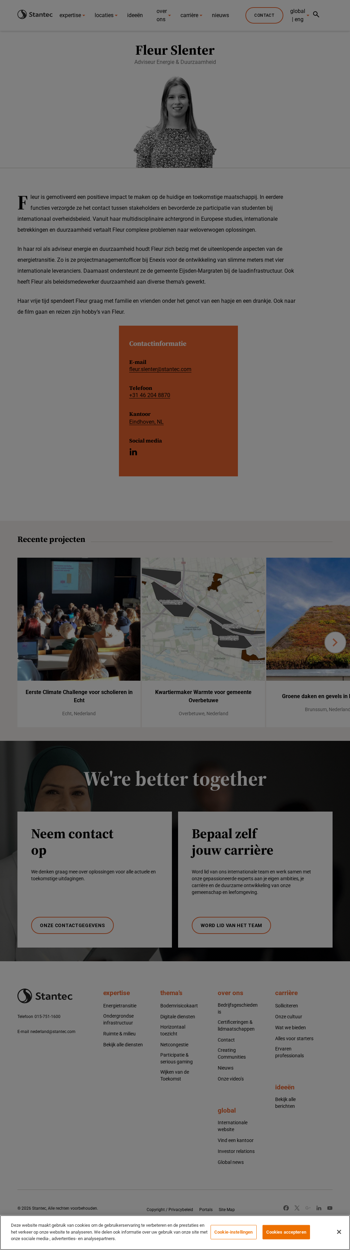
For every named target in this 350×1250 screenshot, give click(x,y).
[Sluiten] (339, 1231)
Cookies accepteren (286, 1232)
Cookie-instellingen (233, 1232)
